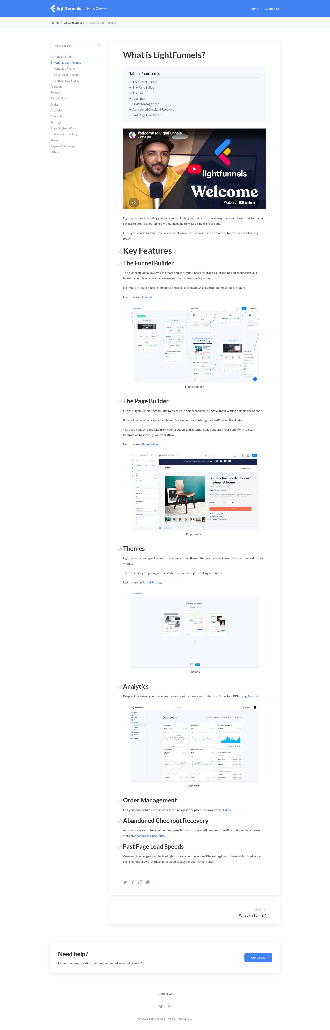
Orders (55, 104)
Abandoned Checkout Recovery (153, 109)
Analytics (56, 110)
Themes (138, 93)
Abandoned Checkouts (149, 835)
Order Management (146, 104)
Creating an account (67, 74)
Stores (54, 140)
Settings (55, 122)
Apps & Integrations (63, 128)
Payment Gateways (63, 146)
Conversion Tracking (64, 134)
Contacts (56, 116)
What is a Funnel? (65, 68)
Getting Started (74, 22)
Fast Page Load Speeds (148, 115)
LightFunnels (157, 1018)
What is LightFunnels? (68, 62)
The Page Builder (144, 87)
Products (56, 86)
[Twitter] (161, 1008)
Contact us (258, 957)
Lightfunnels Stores (66, 80)
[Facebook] (169, 1008)
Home (254, 8)
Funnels (55, 92)
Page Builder (58, 98)
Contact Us (272, 8)
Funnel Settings (152, 582)
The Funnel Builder (145, 82)
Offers (54, 152)
